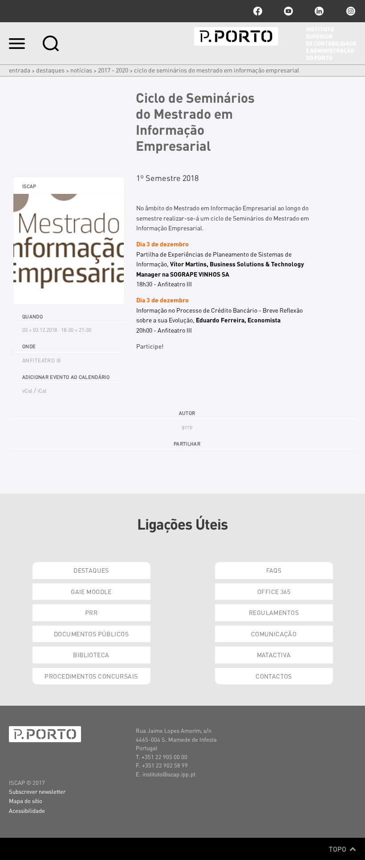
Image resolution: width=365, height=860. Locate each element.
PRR (91, 612)
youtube (288, 11)
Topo (338, 848)
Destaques (50, 70)
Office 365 (273, 591)
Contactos (274, 676)
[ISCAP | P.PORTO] (275, 43)
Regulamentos (274, 612)
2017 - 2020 (113, 70)
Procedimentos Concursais (91, 676)
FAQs (274, 570)
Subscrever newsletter (37, 791)
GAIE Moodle (91, 591)
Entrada (19, 70)
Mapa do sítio (25, 800)
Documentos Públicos (91, 634)
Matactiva (274, 655)
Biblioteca (91, 655)
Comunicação (274, 634)
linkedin (319, 11)
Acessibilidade (27, 810)
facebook (257, 11)
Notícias (81, 70)
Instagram (349, 11)
